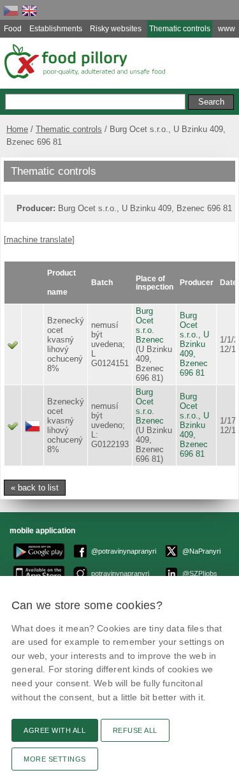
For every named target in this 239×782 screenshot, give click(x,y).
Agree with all (55, 730)
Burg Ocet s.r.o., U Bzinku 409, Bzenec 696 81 (194, 344)
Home (17, 129)
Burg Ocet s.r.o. (145, 320)
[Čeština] (10, 10)
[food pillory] (84, 61)
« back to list (35, 487)
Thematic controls (69, 129)
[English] (29, 10)
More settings (55, 759)
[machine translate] (39, 239)
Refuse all (135, 730)
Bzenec (150, 339)
